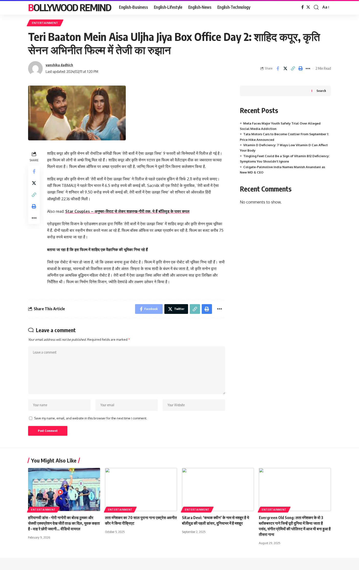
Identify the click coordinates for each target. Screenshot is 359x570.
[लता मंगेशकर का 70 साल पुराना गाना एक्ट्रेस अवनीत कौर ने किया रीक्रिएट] (141, 489)
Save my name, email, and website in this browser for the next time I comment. (90, 418)
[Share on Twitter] (285, 68)
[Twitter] (308, 7)
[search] (316, 7)
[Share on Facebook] (277, 68)
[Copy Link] (292, 68)
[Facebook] (302, 7)
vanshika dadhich (59, 65)
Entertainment (45, 23)
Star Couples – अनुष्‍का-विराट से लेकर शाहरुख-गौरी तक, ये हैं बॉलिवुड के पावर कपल (127, 211)
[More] (308, 68)
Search (321, 91)
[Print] (300, 68)
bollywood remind (69, 7)
